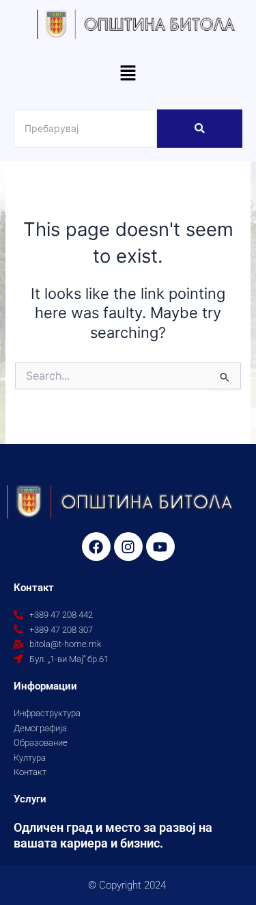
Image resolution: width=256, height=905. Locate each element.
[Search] (199, 128)
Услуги (30, 799)
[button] (127, 74)
